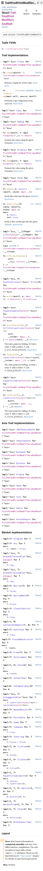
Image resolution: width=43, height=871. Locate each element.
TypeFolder (9, 357)
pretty (9, 9)
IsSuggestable (11, 697)
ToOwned (18, 727)
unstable (29, 90)
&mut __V (26, 403)
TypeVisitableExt (13, 775)
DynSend (20, 452)
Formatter (8, 135)
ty (15, 7)
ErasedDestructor (22, 639)
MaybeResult (20, 709)
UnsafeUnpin (23, 519)
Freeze (20, 474)
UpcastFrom (14, 797)
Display (22, 149)
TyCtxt (13, 234)
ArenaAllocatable (13, 556)
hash (9, 189)
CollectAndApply (13, 624)
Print (34, 282)
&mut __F (24, 336)
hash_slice (13, 204)
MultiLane (14, 818)
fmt (8, 132)
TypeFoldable (11, 310)
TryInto (22, 759)
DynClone (18, 629)
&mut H (15, 209)
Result (28, 135)
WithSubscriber (22, 822)
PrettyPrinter (11, 282)
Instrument (20, 657)
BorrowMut (19, 595)
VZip (20, 809)
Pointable (19, 717)
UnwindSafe (24, 440)
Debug (20, 121)
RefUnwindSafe (26, 429)
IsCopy (7, 559)
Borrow (17, 585)
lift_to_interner (16, 256)
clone (10, 72)
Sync (19, 496)
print (4, 9)
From (16, 652)
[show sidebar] (2, 2)
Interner (13, 781)
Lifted (12, 246)
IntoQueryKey (21, 686)
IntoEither (20, 678)
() (20, 299)
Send (19, 485)
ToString (18, 736)
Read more (18, 103)
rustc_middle (7, 7)
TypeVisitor (9, 398)
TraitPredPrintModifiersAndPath (21, 75)
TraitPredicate (13, 49)
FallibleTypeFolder (14, 328)
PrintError (29, 299)
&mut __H (26, 192)
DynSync (20, 463)
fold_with (12, 354)
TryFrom (22, 746)
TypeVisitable (11, 380)
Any (15, 543)
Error (34, 339)
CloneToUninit (22, 608)
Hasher (22, 189)
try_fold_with (14, 325)
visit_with (13, 395)
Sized (15, 217)
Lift (5, 234)
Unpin (19, 508)
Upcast (25, 788)
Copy (19, 110)
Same (16, 722)
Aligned (18, 538)
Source (5, 27)
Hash (20, 177)
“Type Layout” (26, 855)
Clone (20, 61)
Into (20, 665)
